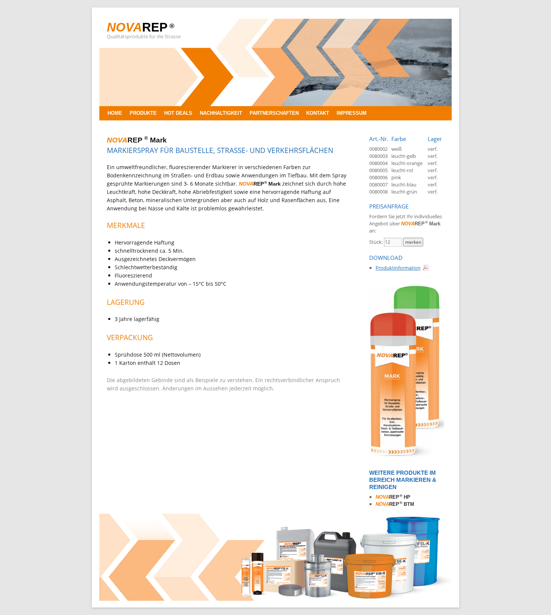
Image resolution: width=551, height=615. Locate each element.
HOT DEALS (178, 113)
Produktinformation (398, 267)
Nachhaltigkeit (221, 113)
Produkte (143, 113)
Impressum (352, 113)
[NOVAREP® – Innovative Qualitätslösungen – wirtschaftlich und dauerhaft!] (275, 599)
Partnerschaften (274, 113)
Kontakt (317, 113)
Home (115, 113)
